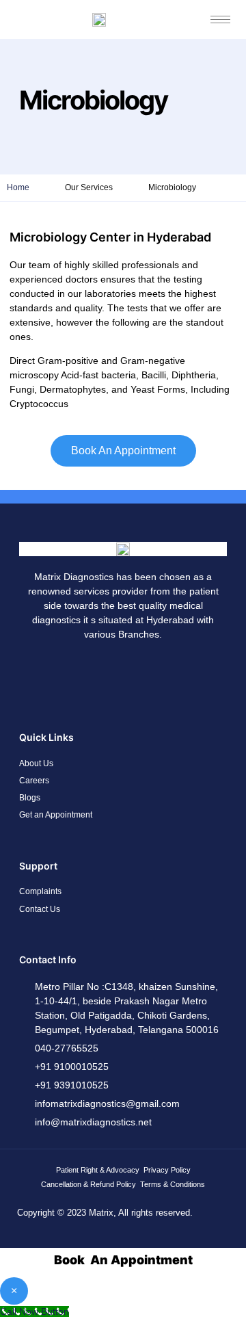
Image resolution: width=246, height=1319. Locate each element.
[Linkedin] (143, 672)
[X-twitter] (184, 672)
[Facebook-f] (63, 672)
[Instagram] (103, 672)
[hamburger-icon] (220, 19)
